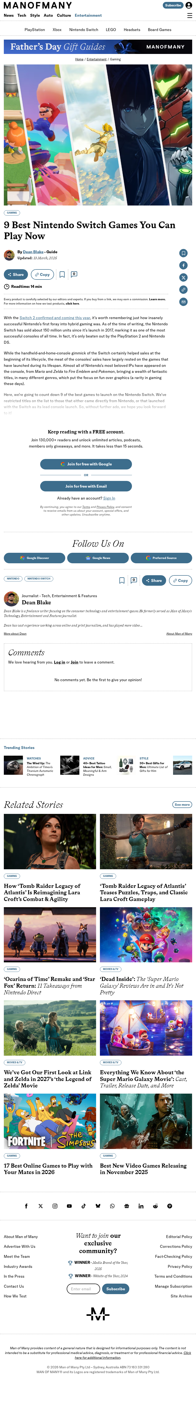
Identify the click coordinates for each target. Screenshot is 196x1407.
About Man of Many (179, 633)
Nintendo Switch (83, 29)
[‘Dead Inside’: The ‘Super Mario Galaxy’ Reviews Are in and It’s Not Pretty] (146, 934)
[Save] (62, 274)
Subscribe (173, 5)
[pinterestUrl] (169, 1206)
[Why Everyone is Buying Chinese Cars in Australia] (182, 765)
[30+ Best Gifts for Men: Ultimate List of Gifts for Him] (126, 765)
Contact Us (14, 1286)
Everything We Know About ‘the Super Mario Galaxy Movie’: (143, 1079)
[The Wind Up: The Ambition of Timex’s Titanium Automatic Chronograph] (13, 765)
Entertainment (88, 15)
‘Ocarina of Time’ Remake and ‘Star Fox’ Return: (49, 985)
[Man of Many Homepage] (51, 5)
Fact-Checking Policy (173, 1256)
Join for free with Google (89, 464)
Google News (101, 558)
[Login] (188, 5)
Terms (86, 507)
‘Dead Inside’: (141, 985)
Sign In (109, 498)
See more (182, 804)
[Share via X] (186, 179)
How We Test (15, 1296)
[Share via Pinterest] (186, 189)
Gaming (115, 59)
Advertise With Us (19, 1246)
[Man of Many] (98, 1313)
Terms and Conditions (173, 1276)
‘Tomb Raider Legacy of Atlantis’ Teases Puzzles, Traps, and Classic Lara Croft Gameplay (144, 892)
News (9, 15)
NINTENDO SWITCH (38, 578)
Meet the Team (17, 1256)
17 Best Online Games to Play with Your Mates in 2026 (48, 1169)
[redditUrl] (155, 1206)
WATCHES (34, 758)
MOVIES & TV (110, 969)
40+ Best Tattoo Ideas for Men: (97, 768)
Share (18, 274)
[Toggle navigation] (190, 15)
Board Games (159, 29)
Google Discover (38, 558)
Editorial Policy (179, 1236)
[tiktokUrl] (83, 1206)
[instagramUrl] (55, 1206)
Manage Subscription (173, 1286)
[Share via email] (183, 302)
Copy (45, 274)
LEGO (111, 29)
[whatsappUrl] (112, 1206)
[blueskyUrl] (98, 1206)
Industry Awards (18, 1266)
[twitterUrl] (40, 1206)
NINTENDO (13, 578)
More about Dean (15, 633)
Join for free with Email (86, 486)
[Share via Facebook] (186, 168)
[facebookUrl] (26, 1206)
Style (35, 15)
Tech (21, 15)
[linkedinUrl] (141, 1206)
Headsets (132, 29)
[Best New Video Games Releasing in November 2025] (146, 1121)
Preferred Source (165, 558)
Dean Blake (33, 251)
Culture (64, 15)
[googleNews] (126, 1206)
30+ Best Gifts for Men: (154, 767)
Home (79, 59)
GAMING (12, 212)
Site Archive (181, 1296)
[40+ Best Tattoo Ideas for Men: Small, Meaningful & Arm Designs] (69, 765)
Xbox (57, 29)
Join (74, 662)
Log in (59, 662)
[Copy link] (186, 199)
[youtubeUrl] (69, 1206)
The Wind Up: (40, 768)
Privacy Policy (105, 507)
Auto (48, 15)
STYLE (144, 758)
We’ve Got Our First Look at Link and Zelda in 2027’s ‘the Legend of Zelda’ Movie (48, 1079)
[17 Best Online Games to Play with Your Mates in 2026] (50, 1121)
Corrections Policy (176, 1246)
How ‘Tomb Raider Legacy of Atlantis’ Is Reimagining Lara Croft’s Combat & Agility (42, 892)
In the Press (14, 1276)
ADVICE (88, 758)
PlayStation (35, 29)
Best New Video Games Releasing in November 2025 (143, 1169)
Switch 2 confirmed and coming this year (55, 317)
